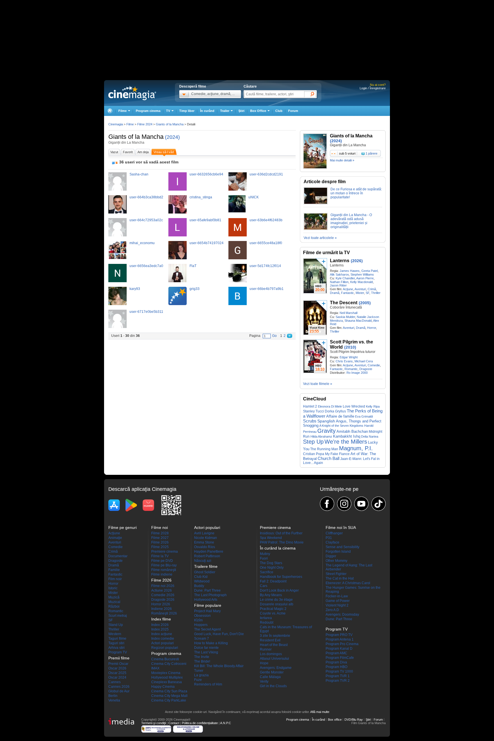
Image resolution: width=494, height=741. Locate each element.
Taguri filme (117, 639)
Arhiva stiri (116, 648)
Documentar (118, 556)
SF (367, 293)
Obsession (202, 616)
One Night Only (272, 568)
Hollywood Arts (205, 600)
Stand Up (115, 625)
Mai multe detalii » (342, 160)
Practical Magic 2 (273, 609)
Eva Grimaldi (364, 416)
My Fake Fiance (337, 454)
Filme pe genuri (122, 527)
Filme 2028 (160, 533)
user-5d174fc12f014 (265, 266)
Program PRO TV (339, 635)
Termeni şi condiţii (153, 723)
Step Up (313, 441)
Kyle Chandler (345, 278)
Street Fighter (336, 574)
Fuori (264, 558)
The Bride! (202, 661)
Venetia (114, 700)
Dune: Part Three (207, 590)
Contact (173, 723)
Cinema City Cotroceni (168, 664)
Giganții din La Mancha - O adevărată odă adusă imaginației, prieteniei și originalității (351, 221)
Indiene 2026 (161, 609)
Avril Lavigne (204, 533)
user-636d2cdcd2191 (266, 174)
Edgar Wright (349, 357)
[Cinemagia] (109, 111)
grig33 (195, 289)
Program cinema (148, 110)
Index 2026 (160, 625)
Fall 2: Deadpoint (273, 581)
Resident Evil (270, 640)
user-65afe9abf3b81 (205, 220)
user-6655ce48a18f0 (266, 243)
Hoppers (201, 625)
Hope (264, 663)
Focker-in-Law (337, 596)
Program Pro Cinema (342, 644)
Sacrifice (266, 572)
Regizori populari (164, 648)
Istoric (112, 588)
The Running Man (324, 449)
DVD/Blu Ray (353, 719)
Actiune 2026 (161, 590)
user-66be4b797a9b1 (267, 289)
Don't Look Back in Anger (279, 590)
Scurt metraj (117, 616)
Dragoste (365, 369)
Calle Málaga (270, 677)
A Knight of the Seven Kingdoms (341, 425)
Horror (371, 327)
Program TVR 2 (338, 681)
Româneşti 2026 (164, 613)
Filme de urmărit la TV (326, 252)
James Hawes (350, 270)
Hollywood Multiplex (167, 677)
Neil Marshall (348, 313)
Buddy (199, 586)
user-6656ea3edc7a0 (146, 266)
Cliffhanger (334, 533)
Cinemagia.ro (132, 93)
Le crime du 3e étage (276, 600)
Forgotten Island (338, 552)
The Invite (201, 657)
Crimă (372, 289)
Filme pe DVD (162, 561)
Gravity (326, 431)
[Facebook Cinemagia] (327, 504)
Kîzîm (198, 620)
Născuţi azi (202, 561)
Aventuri (360, 289)
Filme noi (159, 527)
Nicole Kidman (205, 538)
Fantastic (347, 293)
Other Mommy (336, 561)
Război (113, 606)
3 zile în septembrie (275, 636)
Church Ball (328, 458)
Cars (263, 586)
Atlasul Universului (274, 659)
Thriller (376, 293)
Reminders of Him (208, 684)
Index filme (161, 619)
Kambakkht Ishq (346, 436)
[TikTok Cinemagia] (378, 504)
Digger (331, 556)
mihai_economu (142, 243)
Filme (130, 124)
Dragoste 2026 (162, 600)
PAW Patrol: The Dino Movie (282, 542)
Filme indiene (161, 574)
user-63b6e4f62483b (266, 220)
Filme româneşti (163, 570)
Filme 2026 (160, 542)
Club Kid (201, 577)
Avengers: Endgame (276, 668)
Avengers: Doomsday (342, 614)
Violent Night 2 (337, 605)
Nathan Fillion (339, 282)
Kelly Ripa (373, 406)
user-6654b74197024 (207, 243)
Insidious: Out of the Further (281, 533)
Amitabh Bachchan (352, 431)
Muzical (114, 602)
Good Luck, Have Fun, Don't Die (219, 634)
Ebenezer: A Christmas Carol (348, 583)
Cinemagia (115, 124)
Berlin (112, 696)
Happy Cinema (163, 687)
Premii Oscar (118, 664)
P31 (329, 538)
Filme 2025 (160, 547)
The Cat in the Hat (340, 578)
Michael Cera (363, 361)
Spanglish (326, 421)
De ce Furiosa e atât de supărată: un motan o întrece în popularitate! (356, 193)
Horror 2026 (160, 604)
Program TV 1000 (339, 671)
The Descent (343, 302)
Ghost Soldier (204, 572)
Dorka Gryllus (335, 411)
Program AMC (336, 653)
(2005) (365, 303)
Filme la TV (160, 556)
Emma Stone (204, 542)
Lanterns (339, 260)
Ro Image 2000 (357, 372)
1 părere (371, 153)
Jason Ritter (338, 285)
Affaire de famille (340, 416)
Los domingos (271, 654)
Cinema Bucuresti (165, 659)
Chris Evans (344, 361)
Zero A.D (332, 610)
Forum (293, 110)
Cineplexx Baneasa (166, 682)
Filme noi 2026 (162, 586)
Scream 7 (201, 639)
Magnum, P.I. (356, 448)
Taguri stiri (116, 643)
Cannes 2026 (119, 687)
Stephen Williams (362, 274)
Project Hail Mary (207, 611)
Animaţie (115, 538)
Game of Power (338, 601)
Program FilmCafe (340, 658)
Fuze (198, 680)
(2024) (172, 137)
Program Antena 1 (340, 639)
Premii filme (119, 658)
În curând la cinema (278, 548)
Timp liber (186, 110)
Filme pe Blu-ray (164, 565)
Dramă (334, 293)
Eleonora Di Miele (330, 406)
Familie (114, 570)
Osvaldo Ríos (204, 547)
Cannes (114, 682)
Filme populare (207, 605)
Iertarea (266, 618)
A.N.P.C (225, 723)
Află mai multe (319, 712)
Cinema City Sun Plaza (169, 691)
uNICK (253, 197)
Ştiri (241, 110)
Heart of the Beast (274, 645)
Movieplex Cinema (165, 673)
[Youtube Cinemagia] (361, 504)
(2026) (357, 260)
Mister (360, 293)
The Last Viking (206, 652)
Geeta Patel (369, 270)
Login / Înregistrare (373, 88)
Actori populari (162, 643)
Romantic (351, 369)
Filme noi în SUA (341, 527)
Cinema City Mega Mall (169, 696)
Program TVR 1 (338, 676)
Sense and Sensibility (342, 547)
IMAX (155, 668)
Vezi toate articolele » (320, 238)
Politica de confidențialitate (200, 723)
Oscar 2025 (117, 673)
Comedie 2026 (162, 595)
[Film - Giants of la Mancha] (315, 168)
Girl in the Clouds (273, 686)
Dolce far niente (206, 648)
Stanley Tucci (313, 411)
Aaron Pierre (365, 278)
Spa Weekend (271, 538)
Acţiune (348, 289)
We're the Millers (345, 441)
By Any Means (271, 595)
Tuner (198, 671)
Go (274, 336)
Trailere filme (206, 566)
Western (114, 634)
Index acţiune (161, 634)
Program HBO (336, 667)
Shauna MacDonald (358, 320)
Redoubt (266, 623)
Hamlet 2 (310, 406)
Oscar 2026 (117, 668)
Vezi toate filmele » (317, 384)
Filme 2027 (160, 538)
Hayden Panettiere (208, 552)
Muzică (113, 597)
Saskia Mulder (345, 317)
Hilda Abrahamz (321, 436)
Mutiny (265, 554)
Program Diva (336, 662)
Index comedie (162, 639)
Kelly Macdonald (361, 282)
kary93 (135, 289)
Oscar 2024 (117, 677)
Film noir (115, 579)
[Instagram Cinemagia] (344, 504)
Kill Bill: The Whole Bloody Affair (219, 666)
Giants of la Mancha (136, 136)
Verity (264, 681)
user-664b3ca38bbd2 (146, 197)
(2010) (350, 347)
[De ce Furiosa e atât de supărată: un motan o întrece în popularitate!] (316, 203)
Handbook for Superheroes (281, 577)
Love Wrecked (354, 406)
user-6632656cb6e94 (206, 174)
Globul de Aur (119, 691)
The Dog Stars (271, 563)
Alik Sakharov (339, 274)
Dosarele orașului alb (276, 604)
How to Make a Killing (211, 643)
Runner (266, 649)
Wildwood (202, 581)
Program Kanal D (339, 649)
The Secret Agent (207, 629)
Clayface (332, 542)
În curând (207, 110)
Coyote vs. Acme (273, 613)
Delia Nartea (369, 436)
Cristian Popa (313, 454)
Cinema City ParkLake (168, 700)
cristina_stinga (201, 197)
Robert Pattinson (207, 556)
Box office (335, 719)
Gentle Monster (272, 672)
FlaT (193, 266)
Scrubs (309, 421)
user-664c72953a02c (146, 220)
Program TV (117, 652)
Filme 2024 (144, 124)
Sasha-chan (139, 174)
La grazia (201, 675)
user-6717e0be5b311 (146, 312)
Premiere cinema (164, 552)
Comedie (374, 365)
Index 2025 (160, 629)
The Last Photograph (210, 595)
